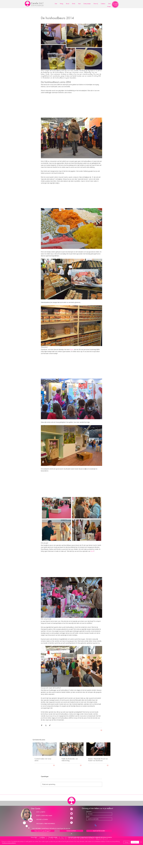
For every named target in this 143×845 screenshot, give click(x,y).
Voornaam (88, 811)
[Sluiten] (141, 842)
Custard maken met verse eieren (43, 759)
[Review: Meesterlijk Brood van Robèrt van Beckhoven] (98, 749)
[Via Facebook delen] (41, 725)
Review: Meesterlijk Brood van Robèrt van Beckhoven (98, 759)
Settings (126, 842)
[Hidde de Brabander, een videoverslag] (72, 749)
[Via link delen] (50, 725)
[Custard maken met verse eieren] (45, 749)
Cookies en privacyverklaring (9, 843)
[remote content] (71, 105)
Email (87, 816)
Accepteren (135, 842)
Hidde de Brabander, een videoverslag (69, 759)
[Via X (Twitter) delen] (46, 725)
